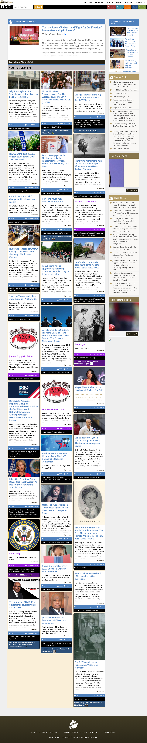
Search (39, 7)
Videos (127, 7)
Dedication (109, 732)
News (135, 7)
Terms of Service (50, 732)
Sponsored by (84, 130)
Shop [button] (129, 2)
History (120, 7)
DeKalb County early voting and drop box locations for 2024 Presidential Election (131, 68)
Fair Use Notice (91, 732)
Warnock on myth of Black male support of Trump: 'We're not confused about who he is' (131, 45)
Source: (19, 128)
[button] (12, 740)
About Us (141, 2)
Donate (142, 7)
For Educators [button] (114, 2)
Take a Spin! (133, 190)
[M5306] (124, 340)
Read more (34, 121)
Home (89, 2)
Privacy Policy (71, 732)
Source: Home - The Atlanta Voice (21, 62)
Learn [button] (99, 2)
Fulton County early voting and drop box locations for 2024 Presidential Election (132, 57)
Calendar (111, 7)
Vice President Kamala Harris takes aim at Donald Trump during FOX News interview (132, 35)
